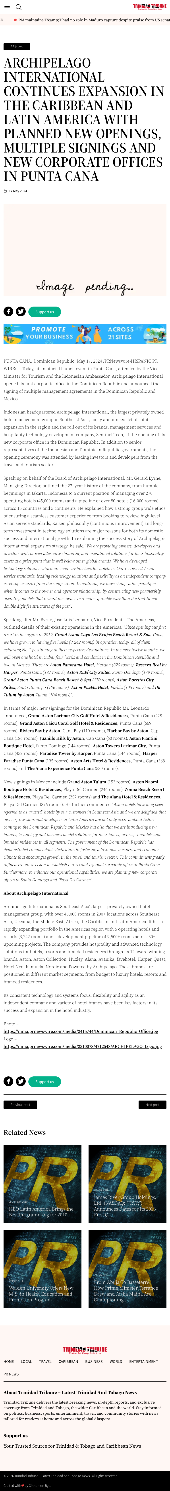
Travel (45, 1361)
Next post (152, 1104)
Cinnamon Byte (40, 1485)
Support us (44, 312)
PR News (17, 46)
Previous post (20, 1104)
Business (94, 1361)
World (116, 1361)
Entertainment (143, 1361)
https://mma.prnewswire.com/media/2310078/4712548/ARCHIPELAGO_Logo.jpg (83, 1046)
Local (26, 1361)
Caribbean (68, 1361)
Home (9, 1361)
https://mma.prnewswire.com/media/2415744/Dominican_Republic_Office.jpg (81, 1031)
